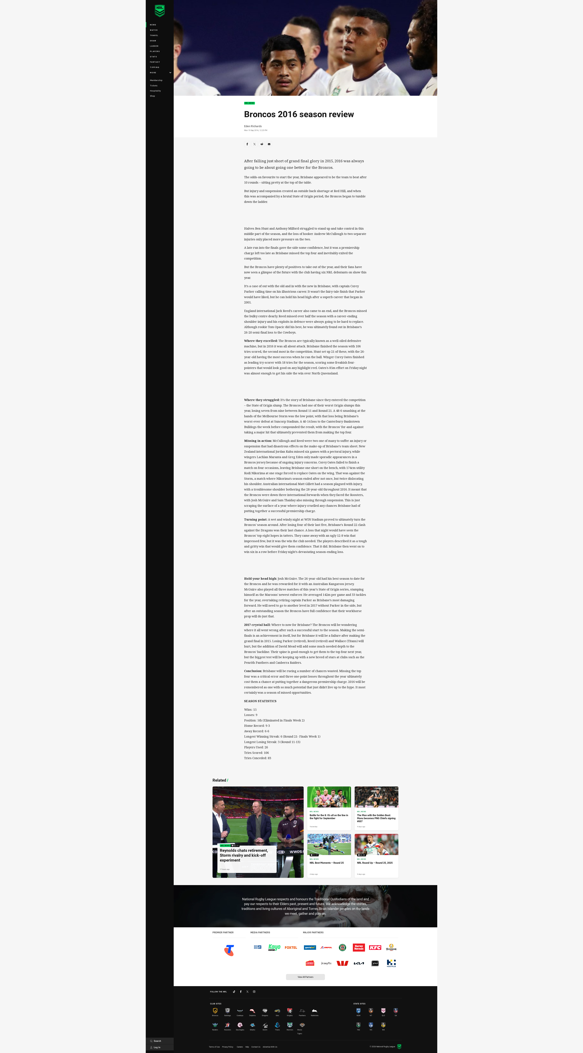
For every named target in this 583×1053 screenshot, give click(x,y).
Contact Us (255, 1047)
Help (247, 1047)
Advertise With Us (270, 1047)
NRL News (249, 103)
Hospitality (155, 90)
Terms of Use (214, 1047)
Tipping (154, 67)
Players (155, 51)
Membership (156, 80)
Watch (154, 30)
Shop (152, 96)
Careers (240, 1047)
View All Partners (305, 977)
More (153, 72)
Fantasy (155, 62)
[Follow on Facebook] (241, 991)
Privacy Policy (227, 1047)
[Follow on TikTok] (234, 991)
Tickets (154, 85)
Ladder (154, 46)
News (153, 25)
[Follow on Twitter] (247, 991)
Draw (153, 41)
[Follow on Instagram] (254, 991)
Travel (154, 35)
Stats (153, 56)
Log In (157, 1047)
